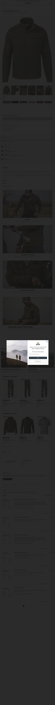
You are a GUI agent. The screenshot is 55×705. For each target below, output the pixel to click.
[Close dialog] (47, 342)
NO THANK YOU (38, 361)
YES (38, 357)
